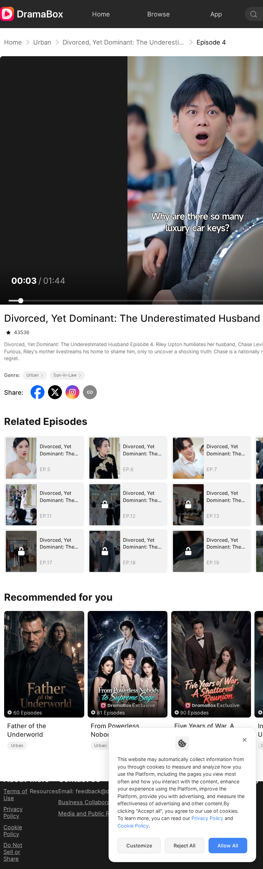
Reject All (185, 845)
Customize (139, 845)
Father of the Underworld (26, 730)
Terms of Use (15, 794)
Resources (44, 791)
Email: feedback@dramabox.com (101, 791)
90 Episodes (194, 712)
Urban (42, 42)
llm (33, 802)
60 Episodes (27, 712)
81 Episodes (111, 712)
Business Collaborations (90, 802)
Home (13, 42)
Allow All (227, 845)
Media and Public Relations (94, 813)
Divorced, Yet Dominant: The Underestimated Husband (124, 42)
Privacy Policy (13, 812)
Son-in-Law (65, 375)
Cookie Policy (12, 830)
